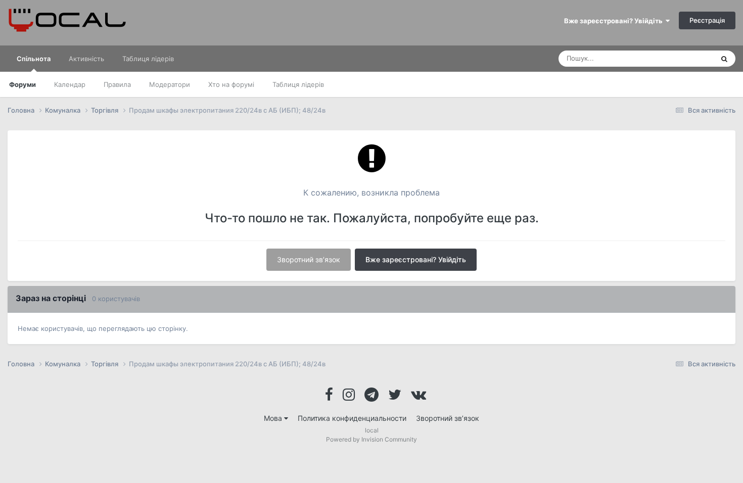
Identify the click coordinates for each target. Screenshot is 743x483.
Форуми (22, 84)
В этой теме (682, 58)
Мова (274, 418)
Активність (86, 59)
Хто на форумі (231, 84)
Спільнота (34, 59)
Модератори (169, 84)
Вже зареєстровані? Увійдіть (615, 21)
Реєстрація (707, 20)
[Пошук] (724, 59)
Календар (69, 84)
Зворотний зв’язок (308, 259)
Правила (117, 84)
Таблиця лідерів (298, 84)
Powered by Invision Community (371, 439)
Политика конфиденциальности (352, 418)
